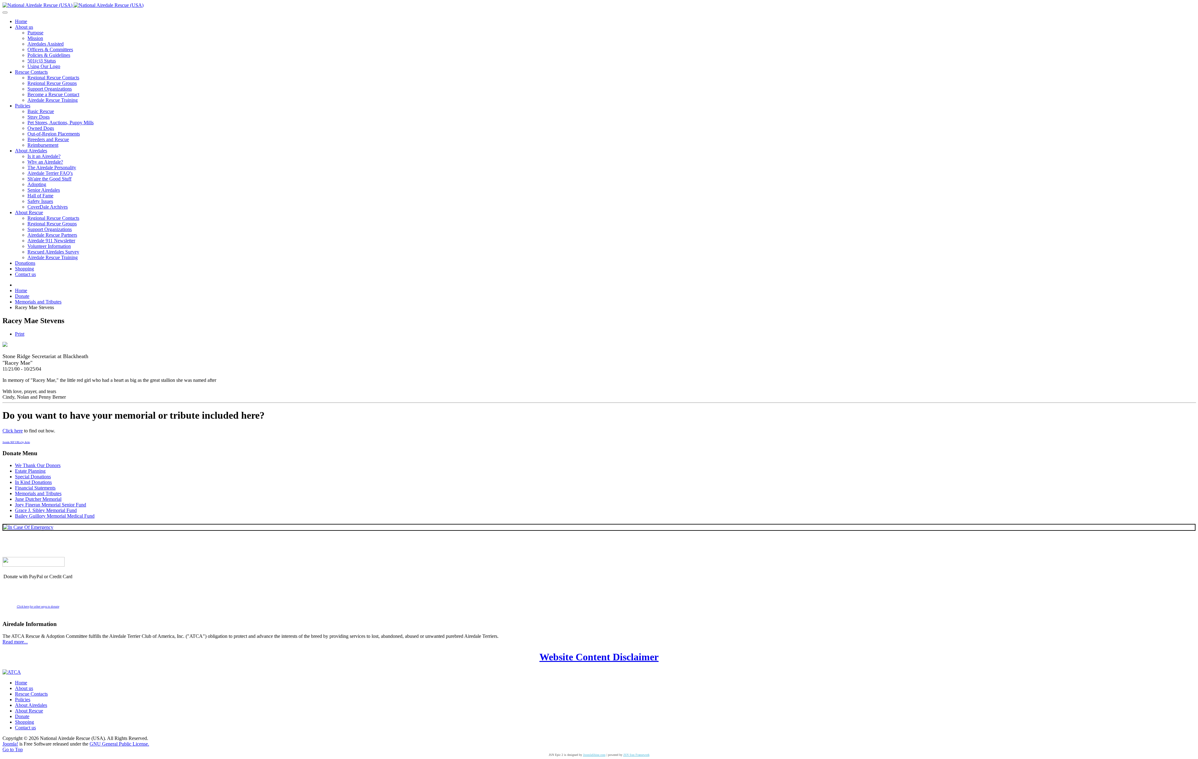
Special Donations (33, 476)
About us (24, 688)
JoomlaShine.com (594, 755)
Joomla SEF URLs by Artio (16, 442)
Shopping (24, 722)
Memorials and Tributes (38, 493)
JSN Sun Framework (636, 755)
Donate (22, 716)
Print (19, 334)
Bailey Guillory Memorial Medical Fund (55, 516)
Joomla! (10, 744)
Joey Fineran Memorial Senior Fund (50, 504)
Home (21, 682)
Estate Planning (30, 471)
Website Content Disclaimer (599, 657)
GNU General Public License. (119, 744)
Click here (12, 430)
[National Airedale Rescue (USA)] (73, 5)
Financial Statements (35, 487)
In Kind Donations (33, 482)
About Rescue (29, 710)
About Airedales (31, 705)
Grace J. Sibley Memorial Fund (46, 510)
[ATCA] (11, 672)
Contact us (25, 727)
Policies (22, 699)
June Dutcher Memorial (38, 499)
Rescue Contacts (31, 694)
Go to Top (12, 749)
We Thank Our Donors (38, 465)
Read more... (15, 641)
